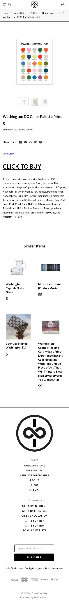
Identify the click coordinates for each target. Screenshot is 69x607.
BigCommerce (41, 597)
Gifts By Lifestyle (34, 510)
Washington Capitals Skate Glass (15, 288)
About (34, 480)
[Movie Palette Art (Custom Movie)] (50, 267)
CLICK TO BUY (22, 166)
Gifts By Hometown (43, 13)
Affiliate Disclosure (34, 475)
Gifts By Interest (34, 505)
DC (59, 13)
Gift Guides (34, 470)
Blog (34, 485)
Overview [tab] (8, 153)
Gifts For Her (34, 520)
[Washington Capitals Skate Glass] (18, 267)
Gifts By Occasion (34, 515)
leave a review (25, 129)
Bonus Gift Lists (21, 13)
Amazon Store (34, 465)
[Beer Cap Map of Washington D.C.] (18, 327)
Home (6, 13)
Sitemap (34, 490)
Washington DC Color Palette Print (21, 17)
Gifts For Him (34, 525)
